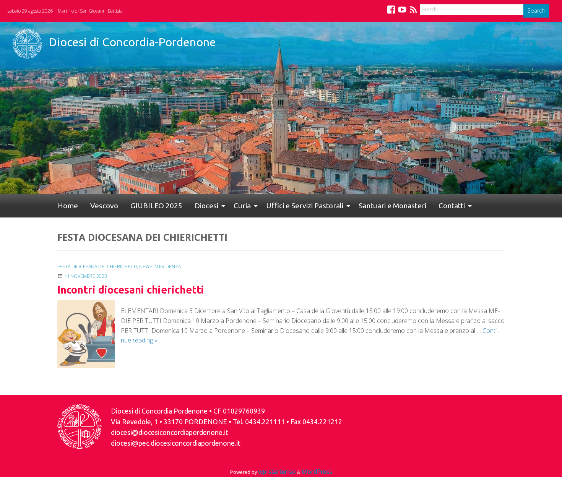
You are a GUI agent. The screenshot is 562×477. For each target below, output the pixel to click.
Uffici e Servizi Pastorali (277, 205)
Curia (217, 205)
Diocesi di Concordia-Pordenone (132, 42)
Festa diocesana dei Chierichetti (97, 266)
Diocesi (185, 205)
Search (536, 10)
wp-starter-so (277, 471)
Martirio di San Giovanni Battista (90, 11)
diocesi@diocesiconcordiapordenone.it (169, 432)
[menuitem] (65, 205)
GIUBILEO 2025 (141, 205)
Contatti (415, 205)
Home (65, 205)
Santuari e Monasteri (362, 205)
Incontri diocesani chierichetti (130, 289)
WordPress (317, 471)
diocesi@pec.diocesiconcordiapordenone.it (175, 443)
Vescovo (95, 205)
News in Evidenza (160, 266)
